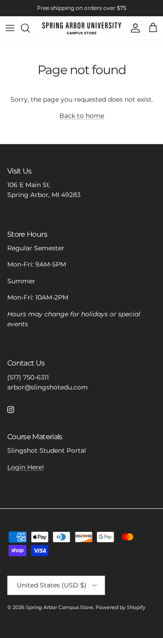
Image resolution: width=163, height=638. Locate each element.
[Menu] (10, 28)
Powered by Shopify (120, 607)
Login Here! (25, 467)
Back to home (81, 116)
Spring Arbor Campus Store (59, 607)
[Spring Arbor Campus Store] (81, 28)
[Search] (30, 28)
